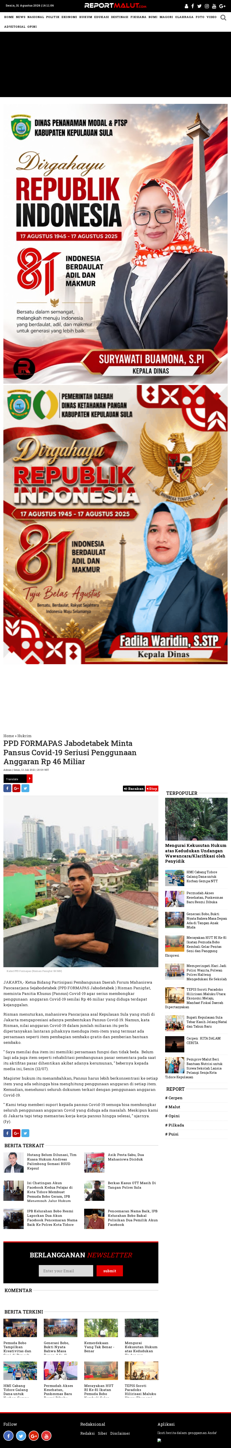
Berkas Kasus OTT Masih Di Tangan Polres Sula (132, 1185)
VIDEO (211, 17)
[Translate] (29, 778)
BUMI (152, 17)
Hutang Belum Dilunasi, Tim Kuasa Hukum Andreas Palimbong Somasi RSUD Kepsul (51, 1161)
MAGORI (166, 17)
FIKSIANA (138, 17)
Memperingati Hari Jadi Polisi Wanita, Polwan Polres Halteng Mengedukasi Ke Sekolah (207, 972)
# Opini (172, 1115)
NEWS (20, 17)
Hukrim (24, 735)
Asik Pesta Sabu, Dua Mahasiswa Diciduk (126, 1156)
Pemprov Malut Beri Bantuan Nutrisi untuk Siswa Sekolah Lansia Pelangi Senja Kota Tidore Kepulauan (194, 1068)
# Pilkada (174, 1125)
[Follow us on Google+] (34, 1436)
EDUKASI (101, 17)
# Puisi (172, 1134)
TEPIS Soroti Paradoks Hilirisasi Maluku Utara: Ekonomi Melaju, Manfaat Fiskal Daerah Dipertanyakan (195, 998)
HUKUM (85, 17)
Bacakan (135, 788)
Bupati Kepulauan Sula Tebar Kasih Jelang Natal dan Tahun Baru (207, 1021)
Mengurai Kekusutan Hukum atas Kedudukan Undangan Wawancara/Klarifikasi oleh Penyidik (195, 853)
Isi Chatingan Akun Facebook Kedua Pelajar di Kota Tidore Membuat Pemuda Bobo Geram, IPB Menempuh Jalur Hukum (50, 1192)
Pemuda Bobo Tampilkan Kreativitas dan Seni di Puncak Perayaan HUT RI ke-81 (18, 1353)
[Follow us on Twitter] (21, 1436)
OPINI (32, 26)
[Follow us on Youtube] (46, 1436)
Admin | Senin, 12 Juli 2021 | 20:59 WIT (26, 769)
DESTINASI (119, 17)
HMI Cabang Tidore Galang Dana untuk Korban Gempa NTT (16, 1393)
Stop (152, 788)
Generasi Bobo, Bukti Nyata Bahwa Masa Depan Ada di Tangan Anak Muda (56, 1353)
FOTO (200, 17)
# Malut (172, 1106)
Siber (102, 1433)
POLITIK (53, 17)
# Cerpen (173, 1097)
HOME (9, 17)
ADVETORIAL (14, 26)
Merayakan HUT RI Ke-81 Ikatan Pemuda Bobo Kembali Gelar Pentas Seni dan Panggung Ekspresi (195, 946)
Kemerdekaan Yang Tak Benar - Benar (99, 1347)
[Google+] (16, 788)
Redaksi (87, 1433)
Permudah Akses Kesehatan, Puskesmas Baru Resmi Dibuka (58, 1391)
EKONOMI (69, 17)
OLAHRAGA (184, 17)
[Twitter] (25, 788)
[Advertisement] (115, 65)
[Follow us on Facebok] (8, 1436)
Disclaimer (120, 1433)
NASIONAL (35, 17)
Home (8, 735)
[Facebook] (7, 788)
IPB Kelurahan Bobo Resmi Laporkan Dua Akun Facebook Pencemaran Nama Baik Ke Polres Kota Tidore (52, 1218)
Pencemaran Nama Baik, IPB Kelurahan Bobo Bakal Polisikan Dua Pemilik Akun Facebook (133, 1218)
